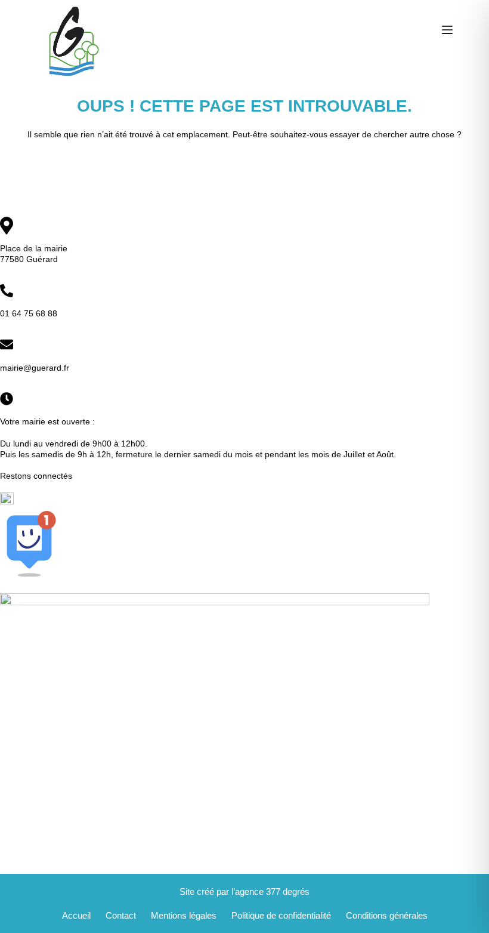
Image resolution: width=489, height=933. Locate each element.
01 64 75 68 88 (28, 313)
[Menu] (447, 29)
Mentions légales (183, 915)
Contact (121, 915)
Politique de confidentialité (281, 915)
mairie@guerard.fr (34, 367)
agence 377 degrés (272, 891)
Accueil (76, 915)
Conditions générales (387, 915)
